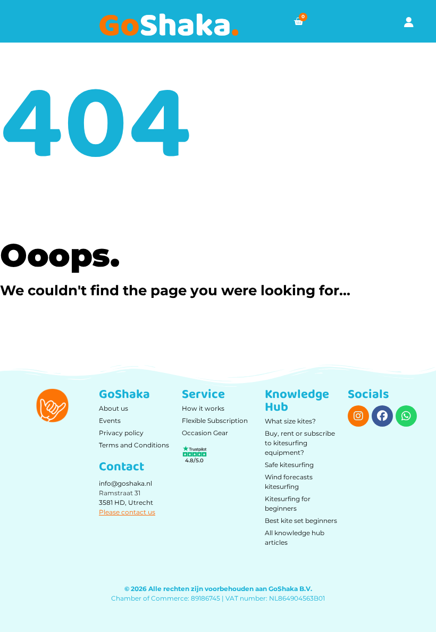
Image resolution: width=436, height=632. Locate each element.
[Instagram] (358, 416)
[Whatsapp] (406, 416)
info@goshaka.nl (125, 483)
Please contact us (127, 512)
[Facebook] (382, 416)
